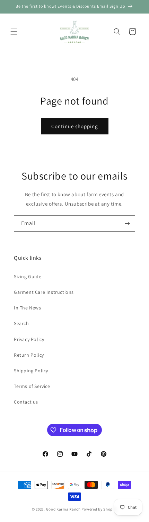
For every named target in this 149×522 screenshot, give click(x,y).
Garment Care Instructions (44, 292)
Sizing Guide (27, 276)
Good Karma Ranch (63, 509)
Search (21, 323)
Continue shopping (74, 126)
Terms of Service (32, 386)
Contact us (26, 402)
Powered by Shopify (99, 509)
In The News (27, 308)
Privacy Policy (29, 339)
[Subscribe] (127, 223)
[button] (13, 31)
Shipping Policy (31, 370)
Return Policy (29, 355)
